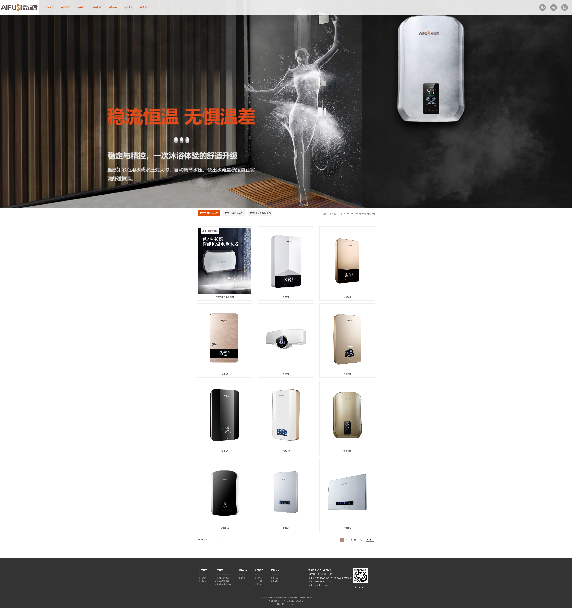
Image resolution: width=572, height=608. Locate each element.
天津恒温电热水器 (234, 213)
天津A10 (286, 451)
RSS (287, 604)
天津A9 (224, 451)
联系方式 (274, 578)
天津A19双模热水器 (224, 297)
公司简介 (202, 578)
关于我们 (65, 7)
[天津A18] (224, 492)
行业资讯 (258, 581)
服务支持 (113, 7)
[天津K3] (347, 492)
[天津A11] (347, 415)
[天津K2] (286, 492)
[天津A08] (347, 338)
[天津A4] (224, 338)
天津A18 (225, 528)
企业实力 (202, 581)
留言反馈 (274, 581)
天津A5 (286, 374)
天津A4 (224, 374)
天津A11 (347, 451)
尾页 (361, 540)
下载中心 (242, 578)
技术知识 (258, 584)
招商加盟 (97, 7)
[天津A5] (286, 338)
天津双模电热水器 (209, 213)
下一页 (353, 540)
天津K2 (286, 528)
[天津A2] (286, 261)
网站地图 (281, 604)
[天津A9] (224, 415)
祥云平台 (299, 601)
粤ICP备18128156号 (277, 601)
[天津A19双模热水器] (224, 261)
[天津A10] (286, 415)
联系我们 (144, 7)
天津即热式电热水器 (260, 213)
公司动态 (258, 578)
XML (292, 604)
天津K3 (347, 528)
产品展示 (81, 7)
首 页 (340, 213)
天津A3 (347, 297)
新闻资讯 (128, 7)
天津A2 (286, 297)
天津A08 (347, 374)
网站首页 (49, 7)
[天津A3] (347, 261)
